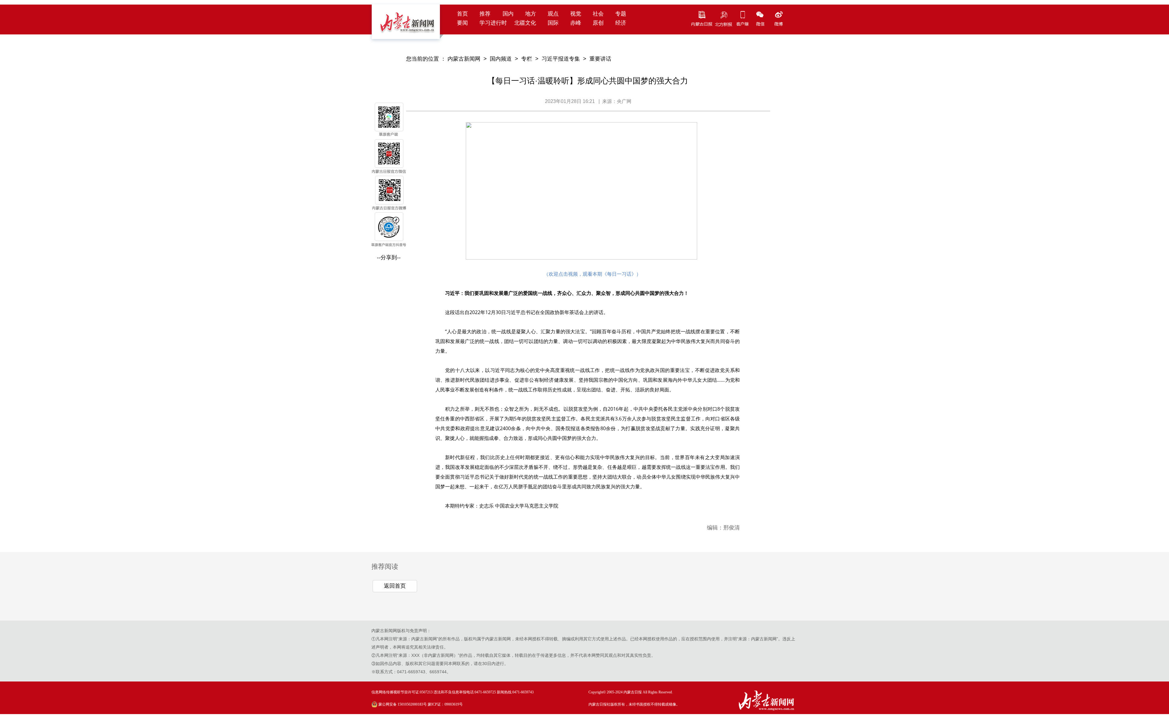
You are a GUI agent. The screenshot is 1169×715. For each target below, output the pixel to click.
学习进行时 (493, 23)
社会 (598, 14)
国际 (553, 23)
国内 (508, 14)
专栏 (526, 59)
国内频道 (501, 59)
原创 (598, 23)
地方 (530, 14)
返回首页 (395, 586)
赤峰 (575, 23)
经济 (620, 23)
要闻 (462, 23)
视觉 (575, 14)
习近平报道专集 (561, 59)
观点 (553, 14)
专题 (620, 14)
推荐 (484, 14)
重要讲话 (600, 59)
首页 (462, 14)
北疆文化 (525, 23)
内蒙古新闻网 (464, 59)
